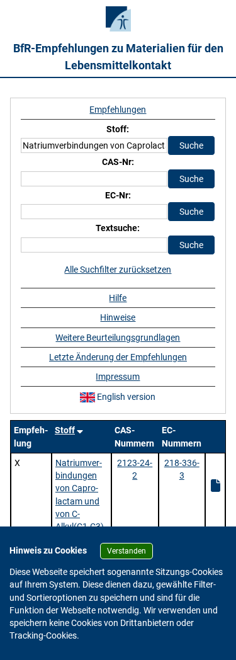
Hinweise (117, 317)
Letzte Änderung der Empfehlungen (118, 357)
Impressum (118, 377)
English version (125, 397)
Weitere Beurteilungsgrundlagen (117, 338)
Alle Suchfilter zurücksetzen (117, 270)
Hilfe (117, 298)
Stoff (65, 430)
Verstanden (126, 551)
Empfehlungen (117, 110)
